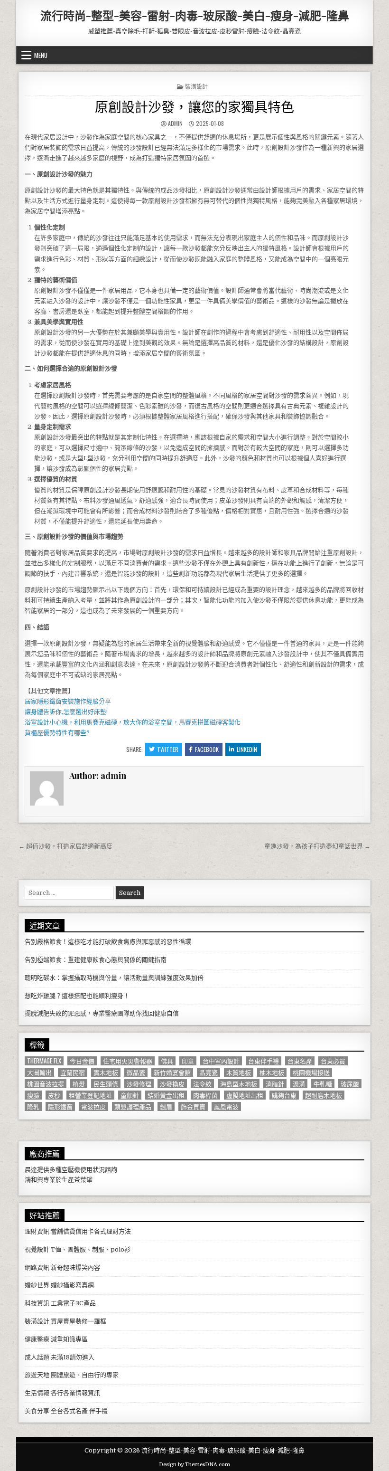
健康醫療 (37, 1339)
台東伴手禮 (263, 1060)
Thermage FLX (44, 1060)
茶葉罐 (83, 1179)
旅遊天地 (37, 1374)
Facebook (207, 749)
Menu (40, 55)
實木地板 (105, 1072)
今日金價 (82, 1060)
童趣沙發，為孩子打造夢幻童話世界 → (317, 846)
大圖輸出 (39, 1072)
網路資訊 (37, 1267)
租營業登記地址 (90, 1095)
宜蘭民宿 (72, 1072)
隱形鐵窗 (60, 1106)
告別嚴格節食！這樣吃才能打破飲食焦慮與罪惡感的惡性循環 (108, 941)
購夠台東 (284, 1095)
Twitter (167, 749)
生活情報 (37, 1392)
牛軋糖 (323, 1083)
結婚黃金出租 (166, 1095)
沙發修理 (139, 1083)
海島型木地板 (238, 1083)
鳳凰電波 (226, 1106)
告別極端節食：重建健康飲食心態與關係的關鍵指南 (96, 959)
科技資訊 (37, 1303)
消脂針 (275, 1083)
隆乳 (33, 1106)
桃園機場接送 (311, 1072)
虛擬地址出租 (244, 1095)
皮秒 (54, 1095)
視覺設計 (37, 1249)
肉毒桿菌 (205, 1095)
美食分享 (37, 1410)
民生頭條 (105, 1083)
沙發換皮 (172, 1083)
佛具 (167, 1060)
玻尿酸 (350, 1083)
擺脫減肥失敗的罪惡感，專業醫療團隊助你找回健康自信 (102, 1013)
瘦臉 (33, 1095)
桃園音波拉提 (45, 1083)
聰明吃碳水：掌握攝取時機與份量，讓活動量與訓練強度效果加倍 (114, 977)
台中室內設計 (221, 1060)
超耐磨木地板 (323, 1095)
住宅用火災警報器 (127, 1060)
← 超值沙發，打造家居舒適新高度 (65, 846)
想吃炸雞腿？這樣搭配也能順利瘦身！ (77, 995)
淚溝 (299, 1083)
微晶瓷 (136, 1072)
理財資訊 (37, 1231)
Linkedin (247, 749)
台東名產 (299, 1060)
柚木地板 (271, 1072)
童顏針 (129, 1095)
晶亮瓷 (208, 1072)
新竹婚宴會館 (172, 1072)
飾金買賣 (193, 1106)
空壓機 (71, 1169)
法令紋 (202, 1083)
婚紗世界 (37, 1285)
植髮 (79, 1083)
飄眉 (166, 1106)
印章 (188, 1060)
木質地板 (238, 1072)
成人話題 (37, 1357)
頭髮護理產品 (132, 1106)
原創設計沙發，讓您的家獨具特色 (194, 106)
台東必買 (333, 1060)
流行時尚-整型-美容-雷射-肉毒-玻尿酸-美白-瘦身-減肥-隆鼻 (194, 15)
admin (175, 123)
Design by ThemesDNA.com (194, 1465)
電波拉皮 (93, 1106)
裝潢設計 (196, 86)
